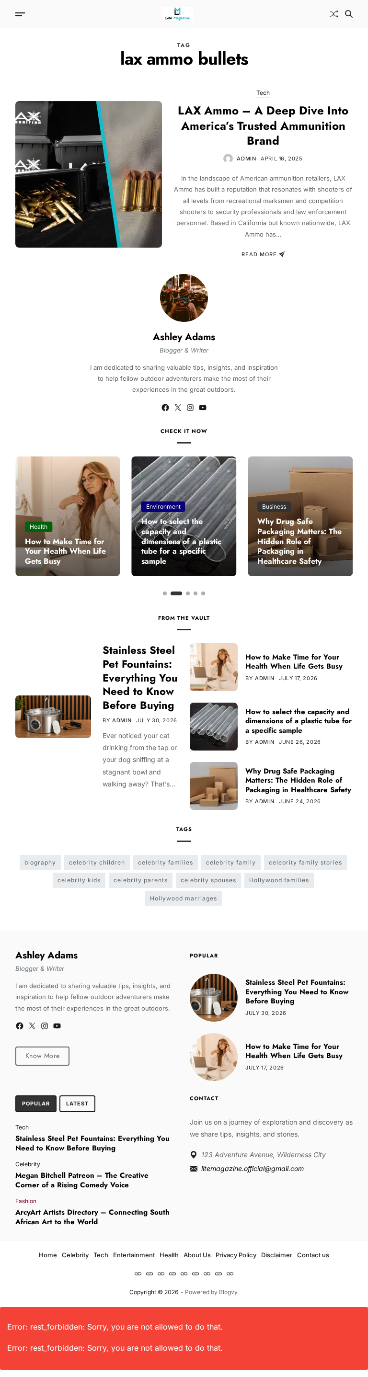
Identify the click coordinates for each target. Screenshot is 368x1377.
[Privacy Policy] (207, 1273)
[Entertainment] (172, 1273)
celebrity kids (79, 880)
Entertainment (134, 1255)
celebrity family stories (305, 862)
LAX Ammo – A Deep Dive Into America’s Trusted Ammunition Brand (263, 125)
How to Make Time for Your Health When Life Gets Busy (65, 551)
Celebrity (27, 1164)
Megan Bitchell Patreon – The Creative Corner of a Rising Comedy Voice (82, 1180)
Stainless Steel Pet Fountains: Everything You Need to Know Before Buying (140, 677)
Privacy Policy (236, 1255)
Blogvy (228, 1292)
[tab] (36, 1104)
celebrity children (97, 862)
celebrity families (165, 862)
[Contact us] (230, 1273)
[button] (165, 593)
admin (246, 158)
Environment (163, 506)
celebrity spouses (208, 880)
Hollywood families (279, 880)
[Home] (138, 1273)
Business (274, 506)
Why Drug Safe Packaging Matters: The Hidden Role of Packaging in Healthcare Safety (299, 541)
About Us (197, 1255)
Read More (259, 254)
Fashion (25, 1200)
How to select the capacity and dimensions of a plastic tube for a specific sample (181, 541)
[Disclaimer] (218, 1273)
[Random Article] (334, 14)
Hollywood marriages (183, 898)
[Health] (184, 1273)
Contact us (313, 1255)
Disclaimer (276, 1255)
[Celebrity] (149, 1273)
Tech (263, 92)
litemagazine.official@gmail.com (252, 1168)
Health (38, 526)
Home (48, 1255)
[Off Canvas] (20, 14)
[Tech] (161, 1273)
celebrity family (231, 862)
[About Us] (195, 1273)
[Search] (349, 14)
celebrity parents (141, 880)
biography (40, 862)
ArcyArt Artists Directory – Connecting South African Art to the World (92, 1217)
